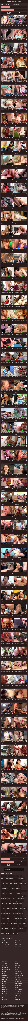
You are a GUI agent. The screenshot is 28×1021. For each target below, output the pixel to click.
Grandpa (21, 901)
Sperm (7, 925)
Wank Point (18, 985)
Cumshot (21, 891)
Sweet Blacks (5, 991)
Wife (17, 933)
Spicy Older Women (6, 969)
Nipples (14, 915)
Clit (19, 886)
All (7, 9)
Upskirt (19, 930)
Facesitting (16, 896)
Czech (2, 893)
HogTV (16, 27)
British (11, 883)
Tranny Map (18, 993)
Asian (17, 876)
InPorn (16, 125)
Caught (24, 883)
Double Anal (19, 893)
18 (1, 876)
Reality (14, 920)
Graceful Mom (19, 989)
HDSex (16, 265)
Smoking (24, 923)
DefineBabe (3, 209)
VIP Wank (18, 940)
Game (22, 898)
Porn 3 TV (4, 983)
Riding (18, 920)
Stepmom (16, 925)
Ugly (15, 930)
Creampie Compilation (16, 888)
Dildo (6, 893)
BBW (19, 878)
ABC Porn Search (6, 977)
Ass (21, 876)
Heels (10, 903)
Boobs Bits (18, 955)
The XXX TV (4, 963)
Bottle (7, 883)
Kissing (24, 908)
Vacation (23, 930)
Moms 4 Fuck (18, 997)
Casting (20, 883)
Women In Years (19, 944)
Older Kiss (4, 953)
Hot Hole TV (4, 981)
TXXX (15, 55)
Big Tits (12, 881)
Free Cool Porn (5, 989)
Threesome (3, 930)
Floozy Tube (18, 977)
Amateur (9, 876)
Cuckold (9, 891)
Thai (25, 928)
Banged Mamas (19, 995)
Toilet (8, 930)
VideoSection (17, 322)
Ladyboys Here (19, 981)
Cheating (7, 886)
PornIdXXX (16, 406)
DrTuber (2, 771)
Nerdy (10, 915)
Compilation (3, 888)
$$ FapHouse (3, 27)
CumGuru (4, 940)
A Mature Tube (5, 946)
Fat (25, 896)
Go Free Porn (18, 999)
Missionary (21, 913)
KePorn (2, 41)
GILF (12, 901)
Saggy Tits (3, 923)
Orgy (11, 918)
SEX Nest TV (5, 959)
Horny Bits (18, 961)
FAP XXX (18, 965)
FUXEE (17, 951)
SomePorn (3, 490)
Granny (2, 903)
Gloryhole (16, 901)
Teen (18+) (21, 928)
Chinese (11, 886)
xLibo (17, 969)
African (5, 876)
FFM (6, 898)
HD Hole (4, 948)
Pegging (2, 920)
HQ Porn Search (19, 975)
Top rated (23, 6)
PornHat (2, 153)
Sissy (20, 923)
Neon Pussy (4, 993)
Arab (14, 876)
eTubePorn (4, 965)
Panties (15, 918)
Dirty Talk (10, 893)
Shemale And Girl (14, 923)
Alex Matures (19, 979)
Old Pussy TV (5, 957)
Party (25, 918)
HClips (2, 69)
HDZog (2, 111)
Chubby (16, 886)
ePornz (3, 955)
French (14, 898)
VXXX (15, 855)
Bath (7, 878)
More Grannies (14, 1)
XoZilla (2, 364)
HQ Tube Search (19, 983)
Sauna (8, 923)
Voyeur (2, 933)
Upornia (2, 420)
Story (2, 928)
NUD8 (17, 963)
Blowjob (2, 883)
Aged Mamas (5, 975)
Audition (2, 878)
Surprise (11, 928)
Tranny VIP (4, 995)
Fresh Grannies (5, 951)
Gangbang (3, 901)
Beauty (22, 878)
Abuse (23, 1018)
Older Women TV (5, 944)
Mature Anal (15, 913)
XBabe (16, 434)
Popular (5, 6)
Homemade (19, 903)
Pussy (10, 920)
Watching (7, 933)
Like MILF (4, 973)
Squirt (11, 925)
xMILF (16, 97)
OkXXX (16, 785)
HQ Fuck (17, 948)
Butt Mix (4, 971)
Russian (22, 920)
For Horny (18, 967)
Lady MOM (4, 979)
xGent (17, 987)
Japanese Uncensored (5, 908)
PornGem (16, 153)
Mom (2, 915)
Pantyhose (20, 918)
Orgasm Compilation (5, 918)
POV (7, 920)
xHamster (16, 69)
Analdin (2, 322)
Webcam (12, 933)
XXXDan (16, 251)
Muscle (6, 915)
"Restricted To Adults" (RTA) (16, 1016)
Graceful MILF (5, 985)
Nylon (19, 915)
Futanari (18, 898)
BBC (15, 878)
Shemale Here (5, 967)
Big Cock (7, 881)
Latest (14, 6)
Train (12, 930)
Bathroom (11, 878)
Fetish (2, 898)
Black (16, 881)
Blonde (20, 881)
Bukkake (15, 883)
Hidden (14, 903)
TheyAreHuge (17, 41)
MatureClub (17, 139)
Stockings (21, 925)
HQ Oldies (4, 987)
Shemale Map (19, 953)
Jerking (20, 908)
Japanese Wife (14, 908)
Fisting (9, 898)
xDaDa (17, 942)
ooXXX (2, 55)
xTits (2, 476)
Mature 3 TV (4, 942)
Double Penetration (4, 896)
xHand (16, 209)
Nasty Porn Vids (19, 959)
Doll (14, 893)
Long (21, 9)
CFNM (2, 886)
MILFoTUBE (18, 946)
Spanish (2, 925)
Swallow (15, 928)
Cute (25, 891)
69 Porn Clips (18, 991)
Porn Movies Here (6, 997)
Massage (3, 913)
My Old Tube (4, 999)
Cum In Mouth (15, 891)
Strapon (6, 928)
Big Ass (2, 881)
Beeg (15, 378)
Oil (21, 915)
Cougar (8, 888)
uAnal (16, 181)
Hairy (6, 903)
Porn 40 (17, 957)
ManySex (2, 560)
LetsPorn (2, 406)
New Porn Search (19, 973)
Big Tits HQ (18, 971)
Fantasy (21, 896)
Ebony (11, 896)
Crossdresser (3, 891)
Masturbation (8, 913)
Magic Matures (5, 961)
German (8, 901)
